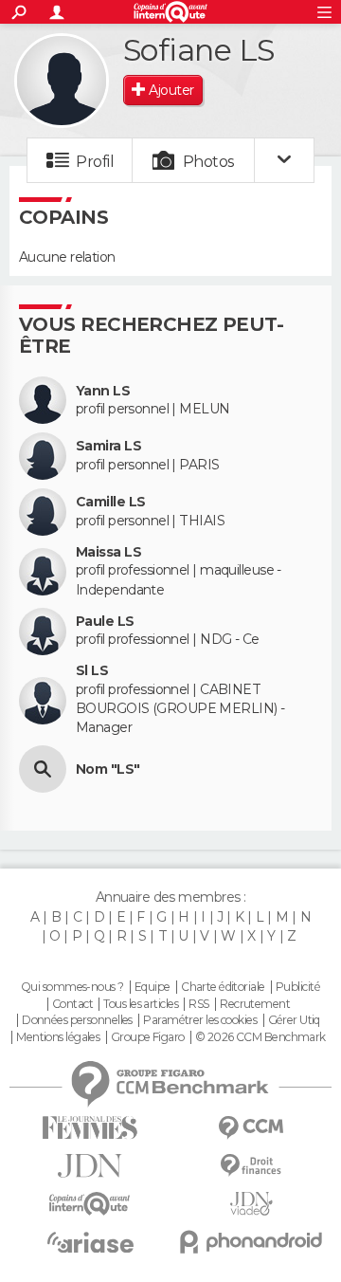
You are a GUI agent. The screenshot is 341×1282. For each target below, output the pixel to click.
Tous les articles (140, 1004)
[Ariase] (89, 1242)
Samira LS (108, 446)
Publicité (298, 987)
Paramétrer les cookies (200, 1020)
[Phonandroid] (251, 1242)
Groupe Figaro (148, 1037)
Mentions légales (57, 1037)
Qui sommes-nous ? (72, 987)
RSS (198, 1004)
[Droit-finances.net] (251, 1166)
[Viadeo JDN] (251, 1204)
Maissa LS (108, 552)
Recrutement (255, 1004)
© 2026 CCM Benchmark (260, 1037)
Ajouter (171, 90)
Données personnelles (77, 1020)
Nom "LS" (108, 769)
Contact (72, 1004)
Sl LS (92, 671)
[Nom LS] (42, 769)
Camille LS (110, 502)
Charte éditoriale (222, 987)
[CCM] (251, 1128)
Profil (95, 162)
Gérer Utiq (294, 1020)
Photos (209, 162)
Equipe (152, 987)
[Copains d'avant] (89, 1204)
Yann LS (103, 391)
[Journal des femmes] (89, 1128)
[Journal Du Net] (89, 1166)
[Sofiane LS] (61, 80)
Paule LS (105, 622)
